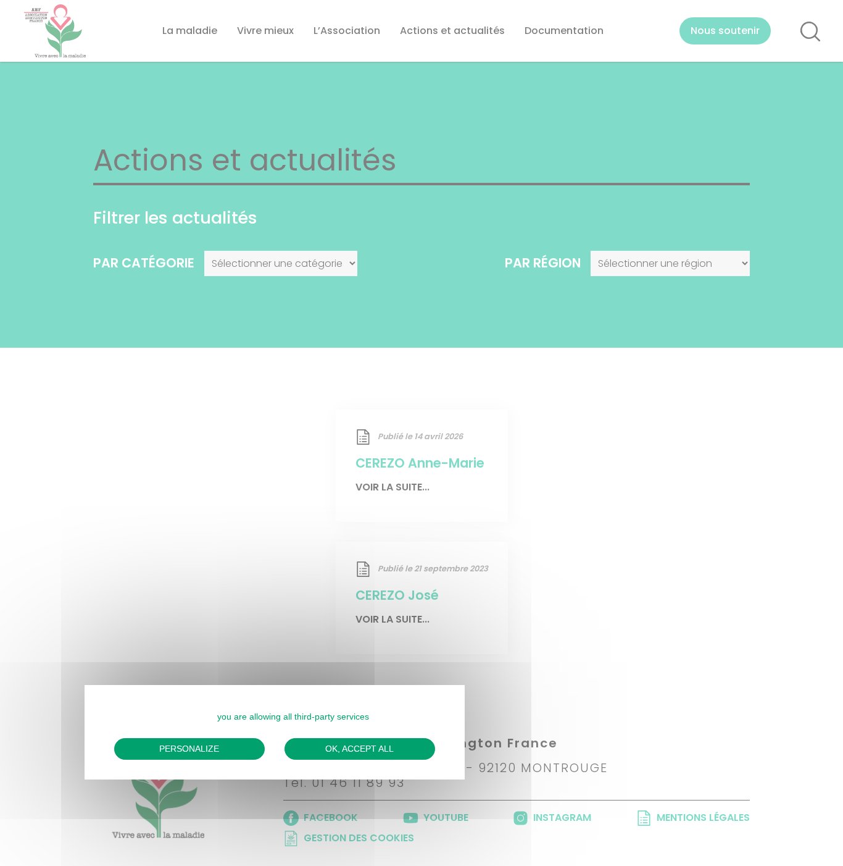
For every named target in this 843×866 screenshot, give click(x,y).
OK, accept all (359, 749)
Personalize (189, 749)
